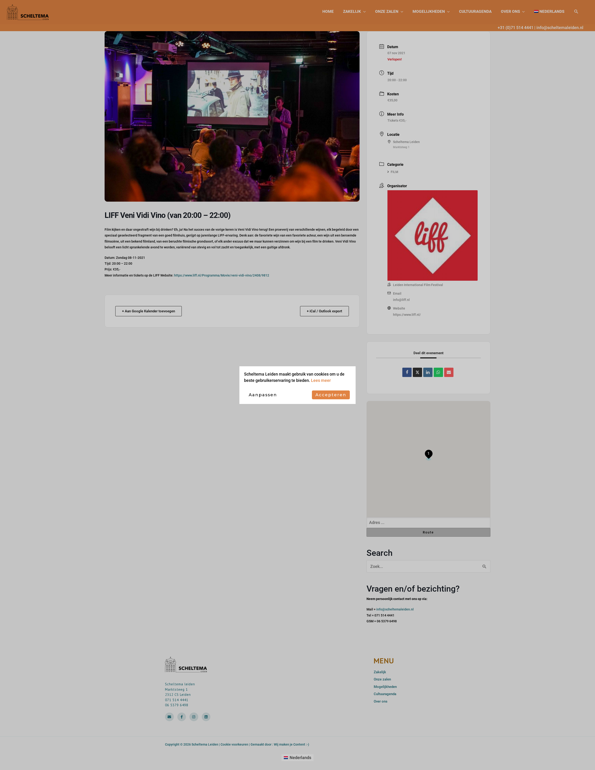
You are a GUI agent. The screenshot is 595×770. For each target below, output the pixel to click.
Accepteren (330, 394)
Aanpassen (263, 394)
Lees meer (321, 380)
